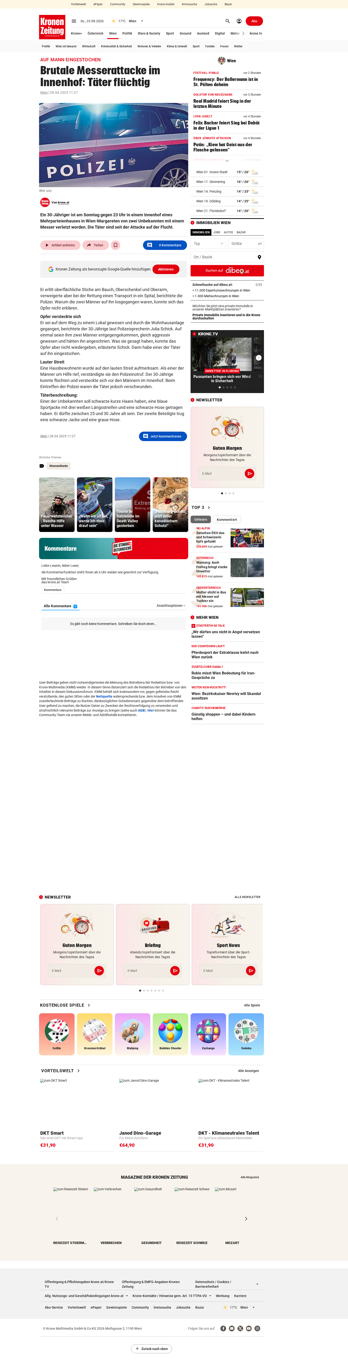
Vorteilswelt (78, 4)
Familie (209, 46)
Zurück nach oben (151, 1348)
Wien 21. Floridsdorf (211, 211)
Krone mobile (165, 4)
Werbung (222, 1296)
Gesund (185, 33)
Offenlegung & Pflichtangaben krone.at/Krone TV (79, 1284)
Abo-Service (54, 1307)
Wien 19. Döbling (208, 201)
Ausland (203, 33)
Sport (170, 33)
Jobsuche (211, 4)
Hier (150, 710)
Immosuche (189, 4)
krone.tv (256, 33)
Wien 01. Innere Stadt (212, 172)
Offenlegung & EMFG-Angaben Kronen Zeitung (151, 1284)
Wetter (238, 46)
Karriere (240, 1296)
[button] (243, 33)
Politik (127, 33)
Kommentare (164, 245)
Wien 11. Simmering (210, 182)
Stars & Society (149, 33)
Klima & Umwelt (177, 46)
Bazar (228, 4)
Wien (113, 33)
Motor (235, 33)
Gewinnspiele (141, 4)
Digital (220, 33)
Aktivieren (166, 269)
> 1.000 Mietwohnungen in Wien (227, 296)
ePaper (98, 4)
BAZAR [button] (241, 232)
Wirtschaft (88, 46)
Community (117, 4)
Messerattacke (58, 466)
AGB (141, 710)
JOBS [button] (216, 232)
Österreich (95, 33)
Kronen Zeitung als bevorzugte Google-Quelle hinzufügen (115, 269)
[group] (57, 504)
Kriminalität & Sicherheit (116, 46)
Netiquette (104, 696)
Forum (224, 46)
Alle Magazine (250, 1177)
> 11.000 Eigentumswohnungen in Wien (227, 290)
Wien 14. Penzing (208, 191)
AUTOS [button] (228, 232)
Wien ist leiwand (66, 46)
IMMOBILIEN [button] (201, 232)
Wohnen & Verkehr (149, 46)
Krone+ (76, 33)
